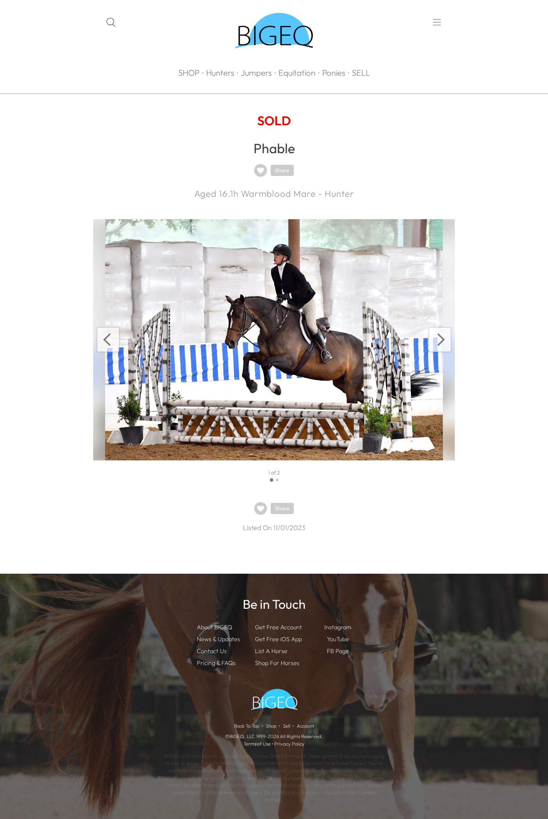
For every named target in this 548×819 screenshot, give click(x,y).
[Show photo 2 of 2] (277, 480)
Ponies (333, 72)
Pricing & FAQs (216, 663)
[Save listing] (260, 170)
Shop (271, 726)
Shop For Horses (277, 663)
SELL (361, 72)
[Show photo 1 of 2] (271, 480)
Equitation (296, 72)
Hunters (220, 72)
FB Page (338, 651)
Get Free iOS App (278, 639)
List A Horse (271, 651)
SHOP (188, 72)
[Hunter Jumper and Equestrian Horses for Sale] (274, 61)
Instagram (337, 627)
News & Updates (218, 639)
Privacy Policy (289, 744)
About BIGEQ (214, 627)
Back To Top (246, 726)
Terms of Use (257, 744)
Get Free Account (278, 627)
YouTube (338, 639)
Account (305, 726)
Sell (286, 726)
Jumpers (256, 72)
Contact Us (212, 651)
